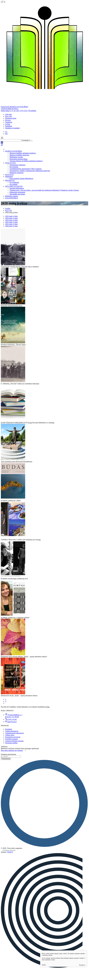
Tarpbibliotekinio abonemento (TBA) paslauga (26, 169)
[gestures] (2, 145)
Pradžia (7, 209)
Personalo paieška (11, 743)
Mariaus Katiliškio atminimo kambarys (23, 153)
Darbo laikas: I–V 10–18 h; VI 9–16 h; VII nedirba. (18, 111)
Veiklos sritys (9, 735)
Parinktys (82, 965)
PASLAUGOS (10, 163)
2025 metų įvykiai (11, 216)
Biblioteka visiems (11, 196)
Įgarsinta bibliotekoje (17, 188)
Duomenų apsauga (9, 850)
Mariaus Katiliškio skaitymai (19, 155)
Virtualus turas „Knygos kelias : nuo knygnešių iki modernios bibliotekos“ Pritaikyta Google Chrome (44, 190)
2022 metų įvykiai (11, 222)
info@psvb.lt (12, 722)
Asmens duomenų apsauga (14, 741)
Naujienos (8, 122)
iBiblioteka (9, 176)
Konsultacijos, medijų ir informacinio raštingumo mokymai (30, 171)
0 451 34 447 (12, 719)
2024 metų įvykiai (11, 218)
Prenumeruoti (6, 759)
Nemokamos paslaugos (17, 165)
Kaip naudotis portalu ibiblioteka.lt (21, 178)
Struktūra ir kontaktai (12, 128)
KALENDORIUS (11, 198)
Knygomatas (14, 167)
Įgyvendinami (14, 182)
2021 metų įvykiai (11, 224)
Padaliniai (8, 126)
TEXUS (10, 852)
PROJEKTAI (10, 180)
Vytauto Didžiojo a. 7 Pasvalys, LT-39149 (13, 716)
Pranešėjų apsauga (11, 739)
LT (6, 132)
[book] (2, 143)
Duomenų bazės (10, 118)
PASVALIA (9, 175)
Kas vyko (8, 116)
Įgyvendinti (13, 184)
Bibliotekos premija (16, 157)
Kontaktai (8, 729)
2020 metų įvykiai (11, 226)
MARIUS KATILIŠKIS (13, 151)
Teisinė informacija (11, 731)
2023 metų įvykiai (11, 220)
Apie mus (8, 114)
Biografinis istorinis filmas (18, 159)
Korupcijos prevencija (12, 737)
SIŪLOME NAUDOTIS (14, 186)
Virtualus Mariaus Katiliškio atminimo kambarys (26, 161)
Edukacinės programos (17, 192)
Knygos (8, 120)
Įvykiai (7, 124)
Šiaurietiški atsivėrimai (17, 194)
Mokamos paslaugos (17, 173)
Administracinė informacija (14, 733)
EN (6, 134)
